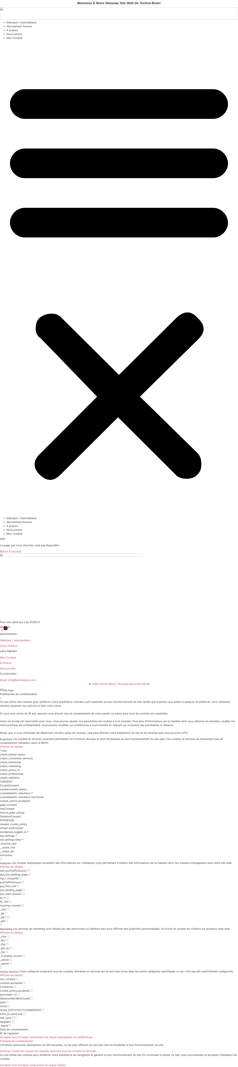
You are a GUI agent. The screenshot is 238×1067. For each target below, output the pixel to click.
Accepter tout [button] (8, 1037)
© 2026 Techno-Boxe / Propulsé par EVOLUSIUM (119, 684)
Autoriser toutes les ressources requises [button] (24, 1051)
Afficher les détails (11, 746)
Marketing (6, 929)
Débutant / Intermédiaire (21, 22)
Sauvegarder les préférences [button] (74, 1037)
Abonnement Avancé (19, 26)
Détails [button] (61, 1065)
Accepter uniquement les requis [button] (37, 1037)
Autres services (9, 971)
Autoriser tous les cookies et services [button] (73, 1051)
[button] (119, 278)
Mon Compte (14, 38)
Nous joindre (14, 34)
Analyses (5, 863)
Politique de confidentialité (16, 1041)
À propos (12, 30)
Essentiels (6, 739)
